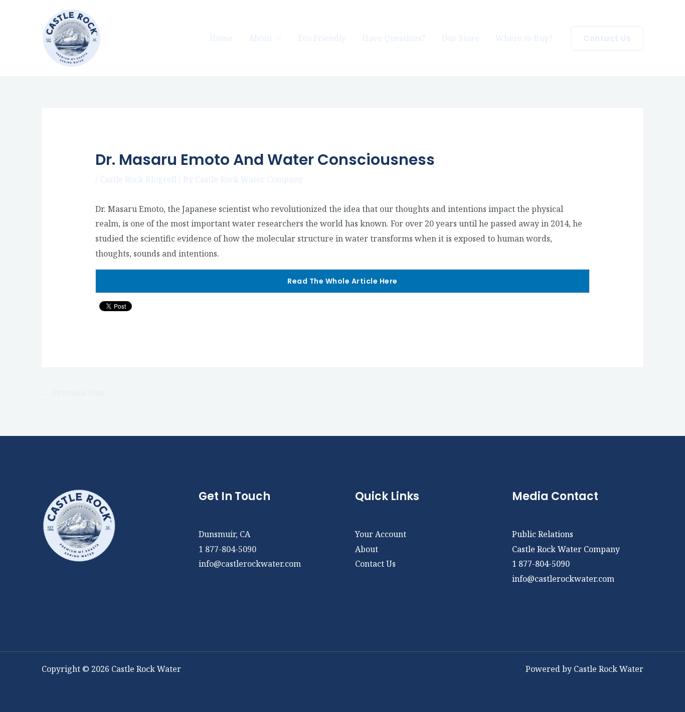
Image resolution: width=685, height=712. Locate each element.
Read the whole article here (342, 281)
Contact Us (375, 563)
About (366, 549)
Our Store (460, 38)
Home (221, 38)
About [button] (260, 38)
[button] (607, 38)
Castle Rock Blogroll (138, 179)
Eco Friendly (322, 38)
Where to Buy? (524, 38)
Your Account (380, 534)
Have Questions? (394, 38)
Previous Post (73, 392)
